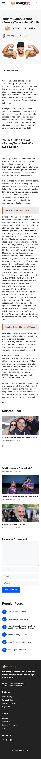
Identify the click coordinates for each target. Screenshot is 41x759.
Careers (5, 728)
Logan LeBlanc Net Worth (18, 619)
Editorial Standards (9, 725)
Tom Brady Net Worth (17, 612)
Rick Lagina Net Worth (17, 650)
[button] (37, 3)
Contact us (6, 722)
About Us (5, 718)
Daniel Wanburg (7, 440)
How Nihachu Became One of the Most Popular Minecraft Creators (21, 627)
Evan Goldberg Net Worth (18, 635)
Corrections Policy (9, 703)
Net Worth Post (23, 750)
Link (26, 36)
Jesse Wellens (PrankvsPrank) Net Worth (20, 496)
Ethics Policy (7, 697)
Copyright (6, 707)
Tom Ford (10, 35)
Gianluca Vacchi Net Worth (13, 525)
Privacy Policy (7, 700)
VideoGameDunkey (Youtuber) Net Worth (20, 437)
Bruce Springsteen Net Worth (20, 642)
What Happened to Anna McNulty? (17, 468)
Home (4, 15)
